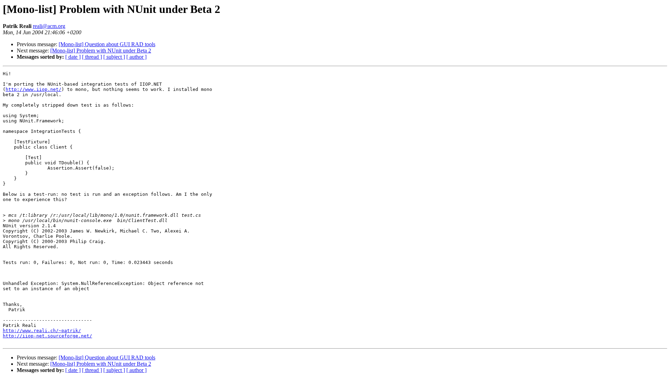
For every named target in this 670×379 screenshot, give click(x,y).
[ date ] (73, 57)
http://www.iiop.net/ (33, 89)
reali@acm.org (49, 26)
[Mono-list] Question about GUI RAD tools (107, 44)
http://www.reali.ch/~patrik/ (42, 330)
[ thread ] (92, 57)
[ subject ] (114, 57)
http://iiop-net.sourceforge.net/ (47, 335)
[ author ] (136, 57)
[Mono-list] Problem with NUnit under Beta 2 (100, 50)
